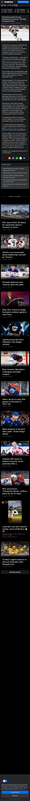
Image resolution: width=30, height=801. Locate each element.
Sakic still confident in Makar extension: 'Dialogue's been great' (13, 176)
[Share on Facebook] (13, 158)
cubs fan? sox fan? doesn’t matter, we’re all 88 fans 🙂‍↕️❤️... (14, 529)
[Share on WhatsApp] (17, 158)
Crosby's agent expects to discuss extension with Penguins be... (14, 561)
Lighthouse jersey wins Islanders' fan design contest (13, 341)
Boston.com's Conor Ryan (12, 61)
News (16, 5)
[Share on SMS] (24, 158)
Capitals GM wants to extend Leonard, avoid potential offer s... (12, 461)
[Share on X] (6, 158)
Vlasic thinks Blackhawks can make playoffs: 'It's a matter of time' (15, 180)
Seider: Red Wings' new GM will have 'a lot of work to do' (15, 185)
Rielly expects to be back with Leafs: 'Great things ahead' (13, 431)
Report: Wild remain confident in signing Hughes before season (13, 169)
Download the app (23, 2)
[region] (15, 787)
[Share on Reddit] (9, 158)
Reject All (14, 795)
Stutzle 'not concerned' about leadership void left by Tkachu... (14, 254)
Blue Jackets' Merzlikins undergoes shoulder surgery (13, 371)
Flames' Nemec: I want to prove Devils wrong (15, 173)
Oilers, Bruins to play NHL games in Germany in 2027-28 (14, 401)
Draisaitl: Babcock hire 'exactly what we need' (13, 283)
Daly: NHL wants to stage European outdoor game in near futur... (14, 312)
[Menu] (2, 2)
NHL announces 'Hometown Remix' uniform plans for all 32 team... (14, 491)
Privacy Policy (23, 789)
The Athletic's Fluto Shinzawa (14, 128)
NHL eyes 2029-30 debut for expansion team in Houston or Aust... (14, 224)
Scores (10, 5)
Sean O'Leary (5, 23)
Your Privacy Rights (15, 799)
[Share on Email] (20, 158)
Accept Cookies (15, 792)
